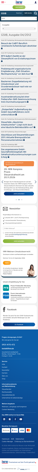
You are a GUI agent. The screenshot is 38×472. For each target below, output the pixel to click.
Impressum (5, 439)
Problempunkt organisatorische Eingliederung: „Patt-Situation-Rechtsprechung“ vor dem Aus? (16, 72)
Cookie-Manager (7, 442)
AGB (12, 439)
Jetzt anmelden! (18, 194)
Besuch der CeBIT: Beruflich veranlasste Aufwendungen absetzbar (19, 44)
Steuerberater (6, 389)
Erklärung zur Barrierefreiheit (24, 442)
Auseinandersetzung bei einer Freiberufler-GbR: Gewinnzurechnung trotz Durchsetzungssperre (18, 99)
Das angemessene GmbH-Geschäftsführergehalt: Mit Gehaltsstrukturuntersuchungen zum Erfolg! (18, 153)
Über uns (5, 376)
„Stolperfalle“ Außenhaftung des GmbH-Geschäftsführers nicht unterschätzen (16, 112)
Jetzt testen (19, 7)
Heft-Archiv (28, 13)
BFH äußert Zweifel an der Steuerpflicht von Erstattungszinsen (18, 57)
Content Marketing (8, 410)
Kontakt (4, 367)
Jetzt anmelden (19, 241)
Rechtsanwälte (7, 392)
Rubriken (19, 13)
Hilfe (3, 364)
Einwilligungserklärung (20, 234)
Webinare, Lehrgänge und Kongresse (14, 407)
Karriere (4, 373)
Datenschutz (20, 439)
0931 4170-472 (8, 345)
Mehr (7, 263)
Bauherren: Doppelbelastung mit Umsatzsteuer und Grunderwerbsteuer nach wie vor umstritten (16, 85)
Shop (3, 379)
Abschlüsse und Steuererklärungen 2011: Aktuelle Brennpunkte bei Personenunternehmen (17, 138)
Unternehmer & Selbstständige (12, 398)
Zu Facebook (19, 325)
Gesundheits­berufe (8, 395)
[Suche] (35, 13)
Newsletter (5, 370)
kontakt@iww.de (8, 349)
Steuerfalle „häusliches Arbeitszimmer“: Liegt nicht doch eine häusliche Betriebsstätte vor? (17, 125)
